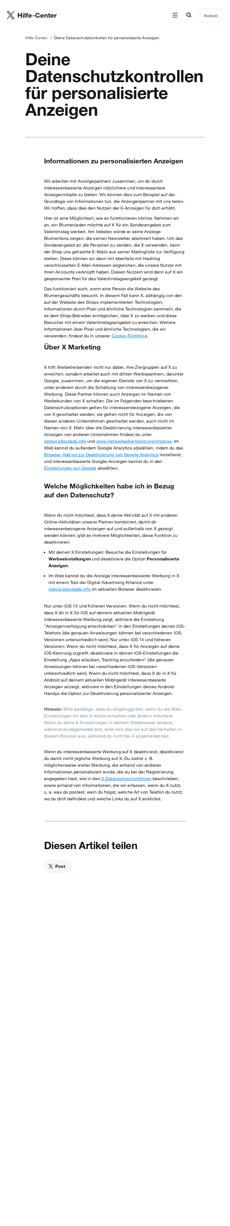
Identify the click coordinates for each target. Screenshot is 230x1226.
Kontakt (211, 15)
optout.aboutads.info (65, 441)
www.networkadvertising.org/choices (134, 441)
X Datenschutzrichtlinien (126, 778)
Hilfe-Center (36, 37)
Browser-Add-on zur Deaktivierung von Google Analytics (101, 454)
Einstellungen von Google (70, 468)
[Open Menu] (175, 15)
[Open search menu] (189, 15)
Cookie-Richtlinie (129, 336)
